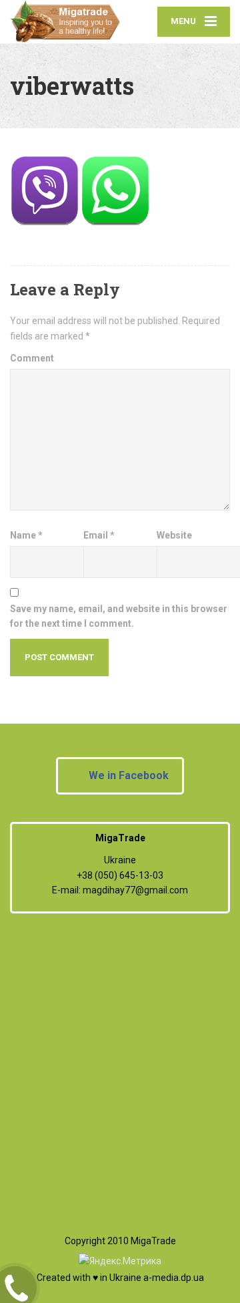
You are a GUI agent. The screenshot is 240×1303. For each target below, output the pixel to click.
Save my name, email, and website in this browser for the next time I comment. (118, 616)
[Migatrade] (65, 21)
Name (26, 535)
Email (99, 535)
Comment (32, 358)
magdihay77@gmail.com (135, 890)
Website (174, 535)
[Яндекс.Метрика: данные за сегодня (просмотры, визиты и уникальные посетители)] (120, 1261)
